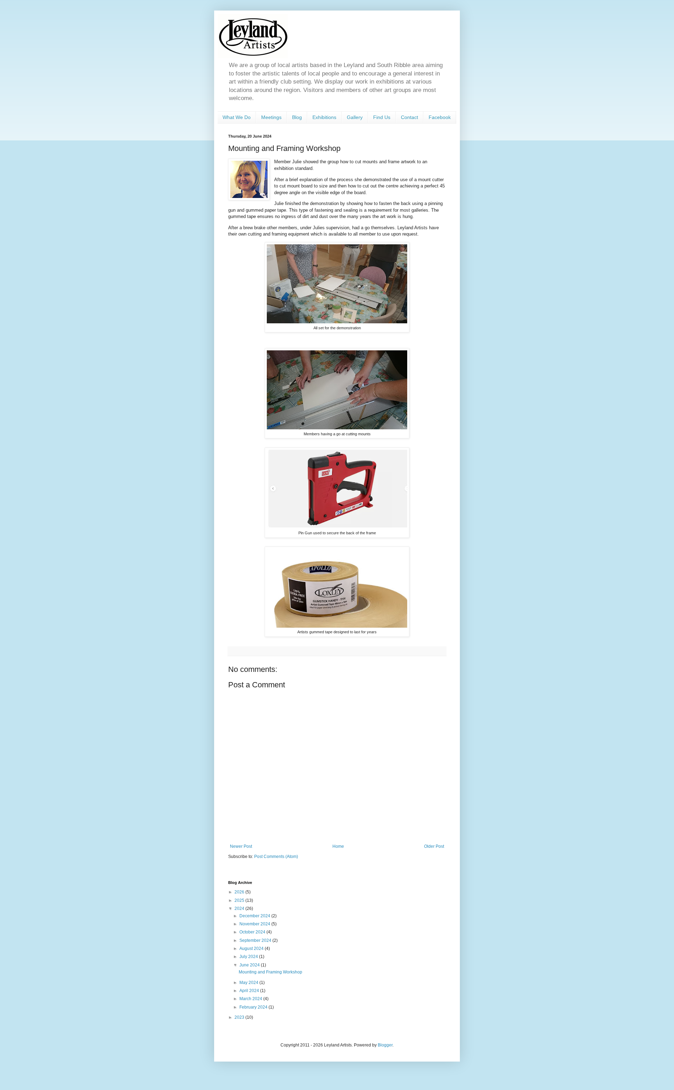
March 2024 (251, 998)
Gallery (355, 117)
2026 (239, 892)
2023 (239, 1017)
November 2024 (255, 923)
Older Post (434, 846)
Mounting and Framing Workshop (270, 972)
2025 (239, 900)
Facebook (440, 117)
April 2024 (249, 990)
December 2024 (255, 915)
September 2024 (255, 940)
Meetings (271, 117)
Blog (297, 117)
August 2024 (252, 948)
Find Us (381, 117)
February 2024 (254, 1007)
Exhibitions (324, 117)
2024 (239, 908)
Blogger (385, 1045)
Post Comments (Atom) (276, 856)
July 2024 (249, 956)
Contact (409, 117)
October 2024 (252, 932)
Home (338, 846)
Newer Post (241, 846)
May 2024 (249, 982)
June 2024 (250, 965)
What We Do (237, 117)
